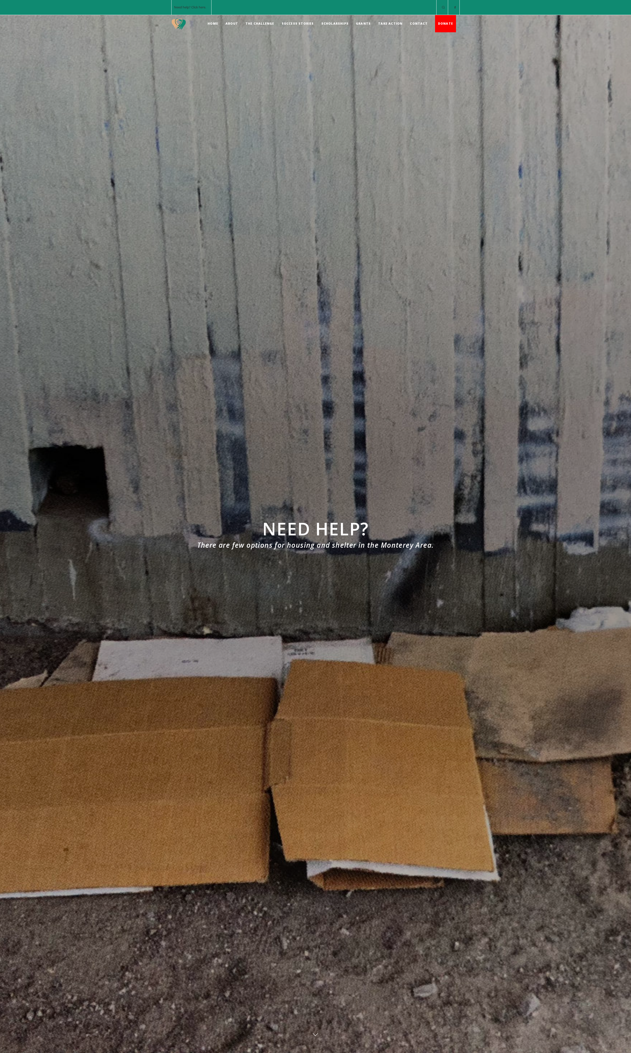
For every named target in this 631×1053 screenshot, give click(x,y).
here (202, 7)
